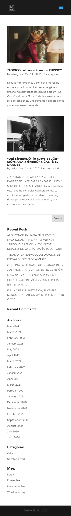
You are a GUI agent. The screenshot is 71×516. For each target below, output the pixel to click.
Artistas (11, 453)
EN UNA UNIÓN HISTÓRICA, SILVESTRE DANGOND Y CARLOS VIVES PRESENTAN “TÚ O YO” (35, 295)
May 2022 (13, 349)
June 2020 (13, 437)
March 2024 (14, 332)
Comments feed (17, 486)
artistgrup (17, 74)
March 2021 (14, 385)
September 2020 (17, 420)
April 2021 (13, 379)
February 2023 (16, 338)
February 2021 (16, 390)
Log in (11, 474)
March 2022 (14, 361)
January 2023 (15, 343)
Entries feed (14, 480)
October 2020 (15, 414)
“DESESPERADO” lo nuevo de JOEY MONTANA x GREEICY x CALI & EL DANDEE (33, 162)
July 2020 (13, 431)
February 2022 (16, 367)
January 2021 (15, 396)
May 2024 (13, 326)
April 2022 (13, 355)
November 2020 (17, 408)
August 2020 (15, 426)
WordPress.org (16, 492)
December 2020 (17, 402)
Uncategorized (51, 74)
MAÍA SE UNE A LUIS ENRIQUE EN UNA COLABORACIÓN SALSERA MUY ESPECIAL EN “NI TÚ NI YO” (33, 280)
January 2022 (15, 373)
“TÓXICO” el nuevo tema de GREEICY (34, 70)
